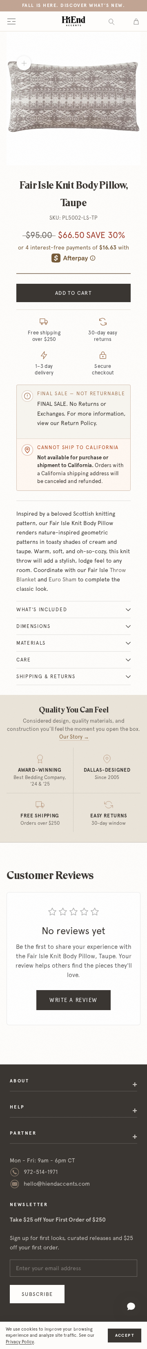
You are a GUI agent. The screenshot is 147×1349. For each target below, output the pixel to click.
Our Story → (74, 737)
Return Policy (78, 423)
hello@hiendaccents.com (57, 1183)
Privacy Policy (20, 1342)
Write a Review (73, 1000)
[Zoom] (24, 63)
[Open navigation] (11, 21)
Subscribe (37, 1294)
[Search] (111, 21)
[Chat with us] (131, 1306)
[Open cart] (136, 21)
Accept (124, 1335)
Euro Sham (62, 579)
